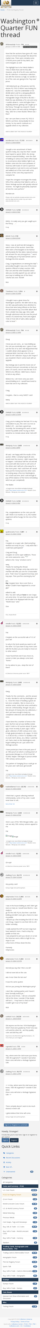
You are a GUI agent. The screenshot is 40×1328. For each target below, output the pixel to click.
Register (15, 1125)
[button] (37, 20)
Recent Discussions (13, 1158)
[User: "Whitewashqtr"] (1, 44)
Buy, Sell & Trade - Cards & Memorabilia (19, 1271)
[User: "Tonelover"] (1, 290)
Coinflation (27, 1326)
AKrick (8, 236)
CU (21, 1326)
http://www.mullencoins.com (18, 490)
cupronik (9, 1046)
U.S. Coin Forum (19, 1190)
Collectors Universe (26, 1319)
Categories (10, 1153)
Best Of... (9, 1167)
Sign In (7, 1125)
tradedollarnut (11, 787)
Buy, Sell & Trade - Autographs (19, 1276)
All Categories (8, 1182)
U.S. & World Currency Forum (19, 1208)
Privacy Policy (15, 1321)
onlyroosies (10, 897)
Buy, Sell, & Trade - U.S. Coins (19, 1227)
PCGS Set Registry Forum (30, 47)
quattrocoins (10, 532)
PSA (30, 1324)
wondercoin (10, 140)
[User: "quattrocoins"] (1, 531)
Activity (8, 1162)
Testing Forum (19, 1306)
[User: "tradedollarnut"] (1, 786)
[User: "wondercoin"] (1, 139)
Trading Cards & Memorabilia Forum (19, 1253)
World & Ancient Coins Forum (19, 1204)
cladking (8, 875)
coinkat (8, 1016)
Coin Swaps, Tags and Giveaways (19, 1222)
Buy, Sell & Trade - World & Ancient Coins (19, 1232)
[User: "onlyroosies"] (1, 896)
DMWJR (8, 210)
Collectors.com (14, 1326)
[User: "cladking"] (1, 874)
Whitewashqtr (11, 44)
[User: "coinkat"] (1, 1016)
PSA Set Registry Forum (19, 1262)
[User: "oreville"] (1, 623)
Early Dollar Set (10, 804)
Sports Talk (19, 1266)
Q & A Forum (19, 1199)
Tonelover (9, 291)
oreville (8, 624)
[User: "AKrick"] (1, 235)
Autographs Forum (19, 1257)
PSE (34, 1324)
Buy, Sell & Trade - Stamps (19, 1288)
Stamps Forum (19, 1284)
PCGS (26, 1324)
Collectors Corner (17, 1324)
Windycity (9, 445)
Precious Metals (19, 1217)
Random (19, 1242)
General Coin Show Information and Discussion (19, 1297)
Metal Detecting (19, 1213)
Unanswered (19, 1172)
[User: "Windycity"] (1, 444)
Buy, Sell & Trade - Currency (19, 1238)
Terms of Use (25, 1321)
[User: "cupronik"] (1, 1045)
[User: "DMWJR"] (1, 209)
